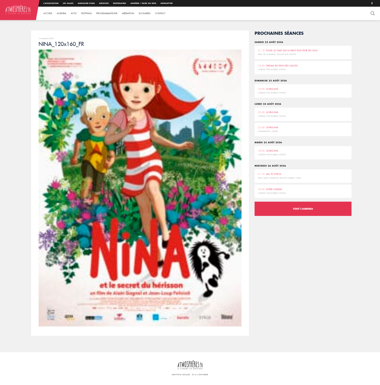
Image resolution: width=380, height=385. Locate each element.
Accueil (47, 13)
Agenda (61, 13)
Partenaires (119, 3)
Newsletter (167, 3)
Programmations (107, 13)
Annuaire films (86, 3)
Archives (104, 3)
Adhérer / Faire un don (143, 3)
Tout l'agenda (303, 208)
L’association (51, 3)
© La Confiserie (200, 375)
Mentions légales (181, 375)
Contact (160, 13)
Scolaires (145, 13)
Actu (74, 13)
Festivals (86, 13)
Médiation (128, 13)
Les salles (68, 3)
